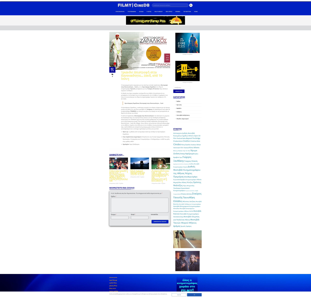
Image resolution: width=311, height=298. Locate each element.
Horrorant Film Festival (181, 148)
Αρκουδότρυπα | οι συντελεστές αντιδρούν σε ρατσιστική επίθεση (160, 176)
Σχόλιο (113, 196)
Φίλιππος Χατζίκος (189, 201)
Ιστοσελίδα (154, 214)
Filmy (183, 145)
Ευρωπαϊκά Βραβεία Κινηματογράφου (184, 179)
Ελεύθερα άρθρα (190, 177)
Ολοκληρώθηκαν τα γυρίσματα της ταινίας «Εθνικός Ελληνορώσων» (118, 176)
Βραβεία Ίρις (177, 157)
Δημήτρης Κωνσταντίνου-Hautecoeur (181, 164)
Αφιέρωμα (189, 153)
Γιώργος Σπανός (191, 161)
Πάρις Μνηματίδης (188, 186)
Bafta (184, 138)
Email (133, 214)
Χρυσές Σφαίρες (186, 226)
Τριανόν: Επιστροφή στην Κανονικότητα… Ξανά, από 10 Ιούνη (141, 76)
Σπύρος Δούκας (186, 194)
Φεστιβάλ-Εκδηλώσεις (183, 115)
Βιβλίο (196, 154)
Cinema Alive (195, 141)
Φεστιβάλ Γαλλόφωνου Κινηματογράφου (190, 204)
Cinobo (177, 144)
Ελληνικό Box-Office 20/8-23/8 (137, 172)
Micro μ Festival (177, 151)
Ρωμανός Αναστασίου (190, 190)
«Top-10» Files (186, 151)
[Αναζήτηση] (191, 5)
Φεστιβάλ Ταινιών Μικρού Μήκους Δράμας (186, 222)
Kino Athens (194, 147)
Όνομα (113, 214)
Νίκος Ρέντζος (187, 182)
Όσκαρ (182, 153)
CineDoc (186, 141)
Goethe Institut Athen (193, 145)
